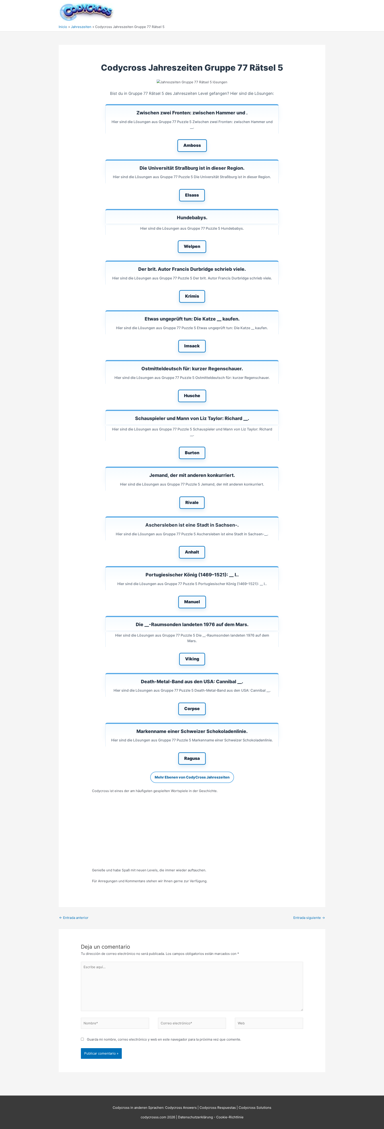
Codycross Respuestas (218, 1107)
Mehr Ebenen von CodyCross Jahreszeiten (192, 777)
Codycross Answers (181, 1107)
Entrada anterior (73, 918)
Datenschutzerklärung (196, 1117)
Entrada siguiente (309, 918)
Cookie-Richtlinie (230, 1117)
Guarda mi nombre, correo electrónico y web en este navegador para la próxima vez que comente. (164, 1039)
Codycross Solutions (255, 1107)
